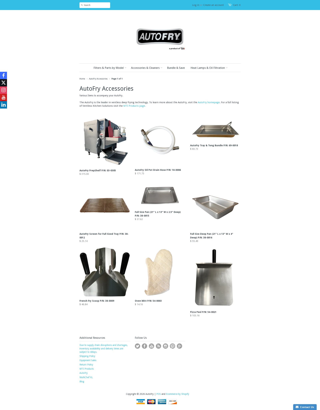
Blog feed (158, 346)
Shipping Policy (87, 356)
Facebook (144, 346)
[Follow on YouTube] (3, 97)
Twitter (137, 346)
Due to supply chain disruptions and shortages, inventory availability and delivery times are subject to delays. (104, 348)
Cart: (236, 5)
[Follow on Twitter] (3, 82)
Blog (82, 381)
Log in (195, 5)
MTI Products (87, 368)
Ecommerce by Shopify (177, 394)
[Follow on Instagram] (3, 90)
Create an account (213, 5)
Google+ (179, 346)
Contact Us (306, 407)
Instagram (165, 346)
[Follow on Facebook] (3, 75)
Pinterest (172, 346)
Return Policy (86, 364)
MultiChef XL (86, 377)
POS (158, 394)
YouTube (151, 346)
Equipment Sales (88, 360)
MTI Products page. (134, 105)
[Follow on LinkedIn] (3, 105)
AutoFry (84, 373)
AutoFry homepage (209, 102)
